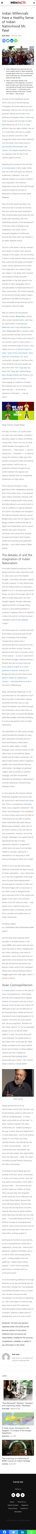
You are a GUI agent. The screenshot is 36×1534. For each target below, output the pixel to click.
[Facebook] (4, 40)
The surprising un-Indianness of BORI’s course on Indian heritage (16, 1459)
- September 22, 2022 (15, 1408)
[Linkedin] (12, 40)
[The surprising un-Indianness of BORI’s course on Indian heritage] (18, 1448)
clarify (31, 800)
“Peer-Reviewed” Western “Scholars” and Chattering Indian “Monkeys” (17, 1404)
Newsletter (18, 1512)
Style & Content (13, 1505)
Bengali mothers (12, 375)
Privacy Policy (12, 1508)
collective (24, 620)
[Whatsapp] (15, 40)
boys (25, 368)
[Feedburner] (13, 1495)
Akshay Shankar (5, 1436)
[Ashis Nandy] (18, 1096)
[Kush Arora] (6, 1361)
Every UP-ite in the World (17, 353)
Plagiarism (24, 1505)
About (12, 1502)
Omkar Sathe (5, 1464)
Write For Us (22, 1502)
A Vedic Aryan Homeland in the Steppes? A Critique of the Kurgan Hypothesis (16, 1430)
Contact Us (24, 1508)
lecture (8, 990)
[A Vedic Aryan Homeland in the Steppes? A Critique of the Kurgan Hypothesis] (18, 1418)
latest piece (10, 168)
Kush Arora (5, 36)
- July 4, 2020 (13, 1436)
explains (15, 150)
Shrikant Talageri (6, 1408)
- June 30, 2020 (12, 1464)
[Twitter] (8, 40)
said (3, 998)
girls (17, 371)
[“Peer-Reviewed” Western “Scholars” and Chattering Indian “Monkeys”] (18, 1390)
